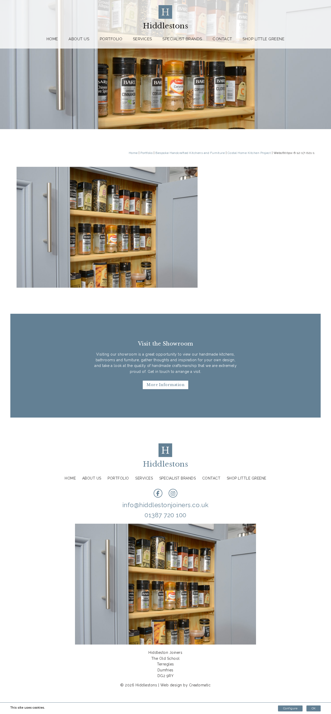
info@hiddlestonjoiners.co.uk (165, 505)
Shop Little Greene (263, 39)
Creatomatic (200, 685)
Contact (222, 39)
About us (79, 39)
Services (142, 39)
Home (52, 39)
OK (313, 708)
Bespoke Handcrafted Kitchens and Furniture (190, 153)
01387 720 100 (165, 515)
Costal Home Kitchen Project (249, 153)
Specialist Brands (182, 39)
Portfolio (111, 39)
